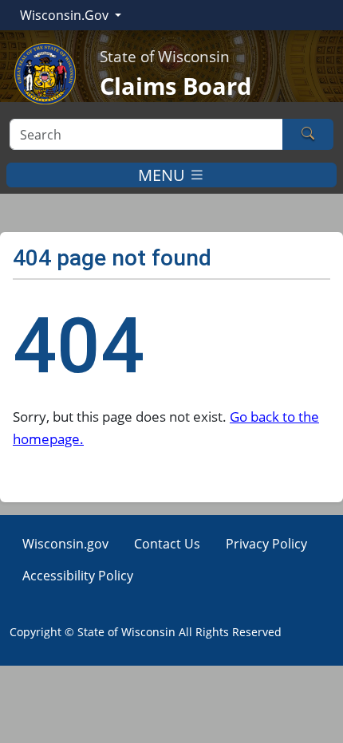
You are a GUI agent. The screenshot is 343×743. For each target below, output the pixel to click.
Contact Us (167, 543)
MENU (163, 175)
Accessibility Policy (77, 575)
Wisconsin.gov (65, 543)
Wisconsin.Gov (66, 15)
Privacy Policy (266, 543)
